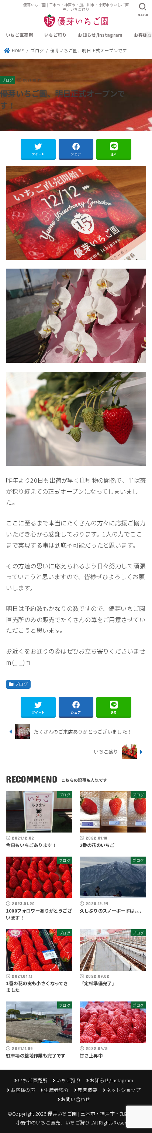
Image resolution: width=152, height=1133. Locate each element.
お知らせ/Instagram (100, 35)
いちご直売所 (19, 35)
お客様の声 (23, 1089)
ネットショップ (123, 1089)
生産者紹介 (56, 1089)
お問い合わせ (75, 1099)
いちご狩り (55, 35)
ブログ (7, 80)
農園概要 (87, 1089)
